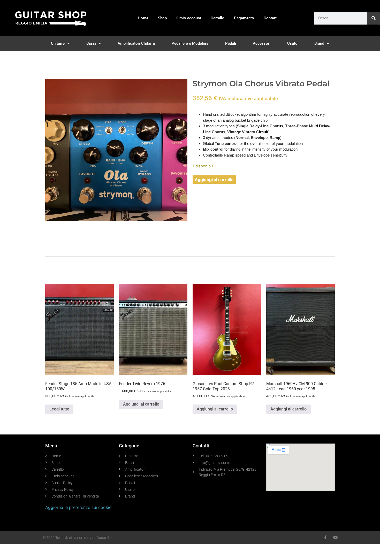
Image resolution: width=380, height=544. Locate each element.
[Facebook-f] (325, 537)
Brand (319, 43)
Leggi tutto (59, 409)
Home (143, 18)
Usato (292, 43)
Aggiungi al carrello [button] (141, 404)
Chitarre (58, 43)
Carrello (217, 18)
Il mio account (188, 18)
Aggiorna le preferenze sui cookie (78, 507)
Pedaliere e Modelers (190, 43)
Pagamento (244, 18)
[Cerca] (373, 18)
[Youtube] (335, 537)
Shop (162, 18)
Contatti (271, 18)
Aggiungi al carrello (214, 179)
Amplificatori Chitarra (136, 43)
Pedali (230, 43)
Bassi (91, 43)
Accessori (261, 43)
